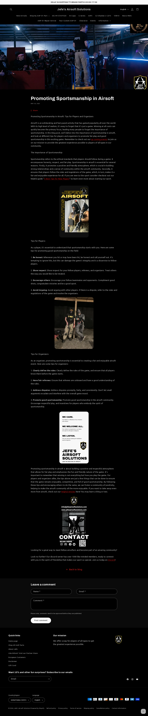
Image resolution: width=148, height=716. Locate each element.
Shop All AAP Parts (16, 645)
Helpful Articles (68, 492)
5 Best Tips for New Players (57, 179)
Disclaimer (12, 661)
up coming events (99, 139)
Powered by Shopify (37, 708)
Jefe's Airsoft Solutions (22, 708)
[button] (11, 9)
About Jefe (13, 649)
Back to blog (75, 569)
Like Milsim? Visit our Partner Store (23, 653)
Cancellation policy (103, 708)
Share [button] (35, 110)
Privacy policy (63, 708)
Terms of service (75, 708)
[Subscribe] (48, 679)
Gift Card (12, 665)
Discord (111, 560)
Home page (13, 641)
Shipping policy (89, 708)
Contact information (119, 708)
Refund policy (51, 708)
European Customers (17, 657)
